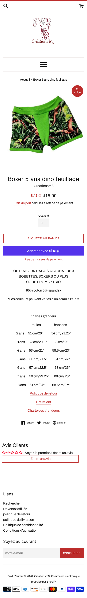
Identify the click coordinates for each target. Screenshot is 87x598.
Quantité (43, 215)
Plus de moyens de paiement (43, 259)
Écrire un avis (40, 459)
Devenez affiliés (15, 509)
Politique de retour (43, 393)
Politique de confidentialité (23, 525)
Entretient (43, 402)
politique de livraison (18, 519)
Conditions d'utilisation (20, 530)
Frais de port (22, 203)
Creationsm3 (42, 576)
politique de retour (16, 514)
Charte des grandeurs (43, 410)
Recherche (11, 503)
